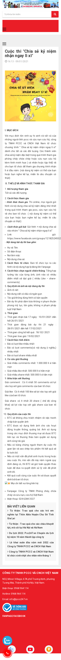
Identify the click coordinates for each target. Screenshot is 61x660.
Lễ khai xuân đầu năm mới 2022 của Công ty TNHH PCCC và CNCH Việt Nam (30, 544)
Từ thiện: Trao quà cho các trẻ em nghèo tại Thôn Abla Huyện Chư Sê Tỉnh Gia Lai (30, 514)
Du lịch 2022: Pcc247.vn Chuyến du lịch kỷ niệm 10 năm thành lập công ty (30, 535)
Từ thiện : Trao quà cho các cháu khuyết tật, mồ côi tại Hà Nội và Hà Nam (30, 526)
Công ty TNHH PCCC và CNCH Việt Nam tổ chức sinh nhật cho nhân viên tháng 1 (30, 553)
